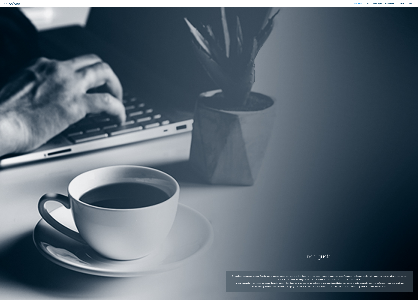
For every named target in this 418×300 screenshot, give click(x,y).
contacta (411, 3)
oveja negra (377, 3)
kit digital (400, 3)
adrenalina (389, 3)
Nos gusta (358, 3)
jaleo (367, 3)
